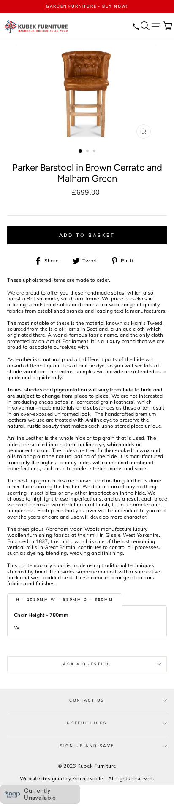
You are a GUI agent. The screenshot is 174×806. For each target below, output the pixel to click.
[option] (87, 6)
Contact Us (87, 700)
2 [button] (88, 152)
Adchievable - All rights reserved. (113, 778)
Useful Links (87, 722)
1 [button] (81, 151)
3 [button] (95, 152)
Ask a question (87, 663)
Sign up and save (87, 745)
